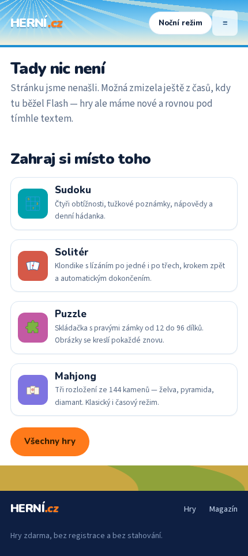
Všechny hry (50, 441)
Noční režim (180, 23)
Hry (189, 509)
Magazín (223, 509)
